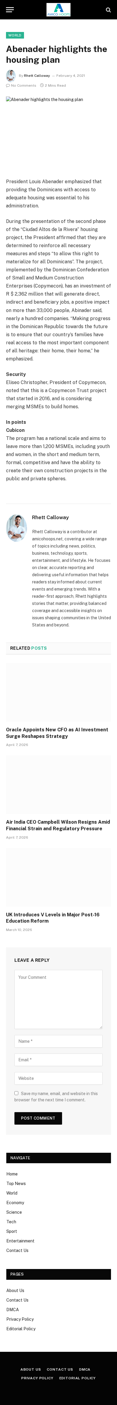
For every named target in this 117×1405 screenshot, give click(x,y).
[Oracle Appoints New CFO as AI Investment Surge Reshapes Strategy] (58, 692)
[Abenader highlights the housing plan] (58, 131)
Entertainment (20, 1241)
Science (14, 1212)
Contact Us (17, 1250)
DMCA (12, 1309)
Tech (11, 1221)
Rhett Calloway (37, 76)
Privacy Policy (20, 1319)
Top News (16, 1183)
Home (12, 1174)
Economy (15, 1202)
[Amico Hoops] (58, 9)
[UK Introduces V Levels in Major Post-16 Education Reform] (58, 877)
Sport (11, 1231)
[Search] (108, 9)
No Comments (23, 85)
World (15, 35)
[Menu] (10, 9)
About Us (15, 1290)
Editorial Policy (20, 1328)
